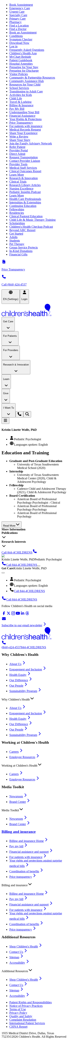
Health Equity (17, 674)
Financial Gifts (18, 254)
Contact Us (16, 951)
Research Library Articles (25, 185)
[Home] (35, 310)
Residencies (16, 212)
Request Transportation (23, 157)
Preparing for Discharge (24, 70)
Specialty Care (18, 15)
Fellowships (16, 209)
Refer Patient (17, 147)
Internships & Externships (25, 202)
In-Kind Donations (20, 251)
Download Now (19, 43)
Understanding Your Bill (24, 112)
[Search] (27, 414)
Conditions (16, 36)
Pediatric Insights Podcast (25, 192)
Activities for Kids (20, 95)
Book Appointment (21, 4)
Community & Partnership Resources (32, 77)
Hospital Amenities (21, 63)
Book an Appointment (23, 32)
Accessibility (17, 962)
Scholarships (17, 223)
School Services (19, 88)
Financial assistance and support (29, 851)
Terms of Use (17, 1009)
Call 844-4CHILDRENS (29, 591)
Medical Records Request (25, 129)
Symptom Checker (20, 39)
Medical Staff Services (23, 167)
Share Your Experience (23, 133)
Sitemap (14, 957)
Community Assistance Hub (26, 81)
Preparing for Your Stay (23, 67)
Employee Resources (22, 757)
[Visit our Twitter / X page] (8, 614)
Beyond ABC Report (22, 230)
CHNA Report (18, 1026)
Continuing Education (22, 205)
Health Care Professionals (25, 199)
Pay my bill (16, 846)
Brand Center (17, 801)
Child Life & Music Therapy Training (32, 219)
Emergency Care (19, 8)
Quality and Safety (20, 1016)
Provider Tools (18, 164)
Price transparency (20, 876)
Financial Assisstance (22, 115)
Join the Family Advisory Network (30, 143)
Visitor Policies (18, 74)
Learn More (16, 174)
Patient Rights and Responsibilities (30, 1002)
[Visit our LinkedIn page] (22, 614)
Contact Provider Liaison (24, 160)
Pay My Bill (16, 108)
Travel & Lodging (20, 101)
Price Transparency (21, 122)
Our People (16, 685)
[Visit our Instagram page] (13, 614)
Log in (13, 46)
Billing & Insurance (21, 105)
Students (14, 240)
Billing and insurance (19, 832)
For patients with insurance (25, 126)
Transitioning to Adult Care (26, 91)
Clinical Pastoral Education (26, 216)
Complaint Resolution (22, 1019)
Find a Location (19, 25)
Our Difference (18, 680)
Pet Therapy (16, 244)
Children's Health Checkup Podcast (31, 226)
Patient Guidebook (20, 60)
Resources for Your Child (24, 84)
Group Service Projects (23, 247)
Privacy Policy (18, 1012)
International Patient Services (27, 1023)
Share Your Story (19, 140)
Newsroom (16, 796)
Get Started (16, 233)
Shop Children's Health (23, 946)
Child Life (15, 98)
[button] (35, 698)
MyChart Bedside (20, 56)
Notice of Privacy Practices (26, 1005)
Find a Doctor (17, 29)
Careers (14, 751)
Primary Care (17, 18)
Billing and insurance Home (26, 841)
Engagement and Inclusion (25, 669)
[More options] (38, 565)
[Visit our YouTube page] (18, 614)
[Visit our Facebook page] (4, 614)
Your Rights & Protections (25, 119)
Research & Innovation (23, 178)
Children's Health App (23, 53)
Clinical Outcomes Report (25, 171)
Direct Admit (17, 153)
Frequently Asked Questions (26, 49)
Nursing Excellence (21, 188)
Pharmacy (15, 22)
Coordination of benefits (24, 871)
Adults (13, 237)
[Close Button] (3, 572)
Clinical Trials (17, 181)
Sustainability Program (23, 691)
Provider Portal (18, 150)
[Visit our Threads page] (27, 614)
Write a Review (18, 136)
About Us (15, 664)
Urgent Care (16, 11)
